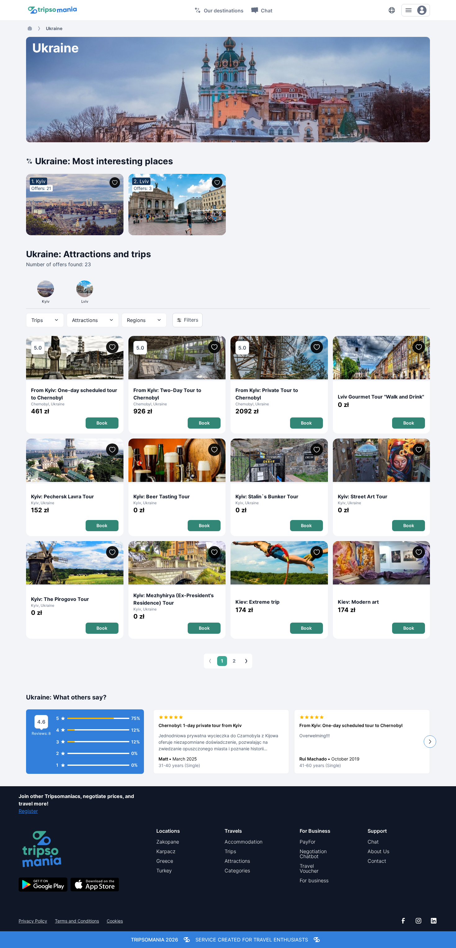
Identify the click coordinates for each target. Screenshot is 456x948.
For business (314, 880)
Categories (237, 870)
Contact (377, 860)
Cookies (115, 921)
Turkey (164, 870)
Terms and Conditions (77, 921)
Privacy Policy (33, 921)
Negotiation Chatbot (313, 854)
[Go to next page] (246, 661)
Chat (373, 841)
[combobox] (45, 320)
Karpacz (165, 851)
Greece (164, 860)
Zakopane (167, 841)
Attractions (237, 860)
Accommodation (243, 841)
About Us (378, 851)
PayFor (307, 841)
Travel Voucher (309, 868)
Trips (230, 851)
